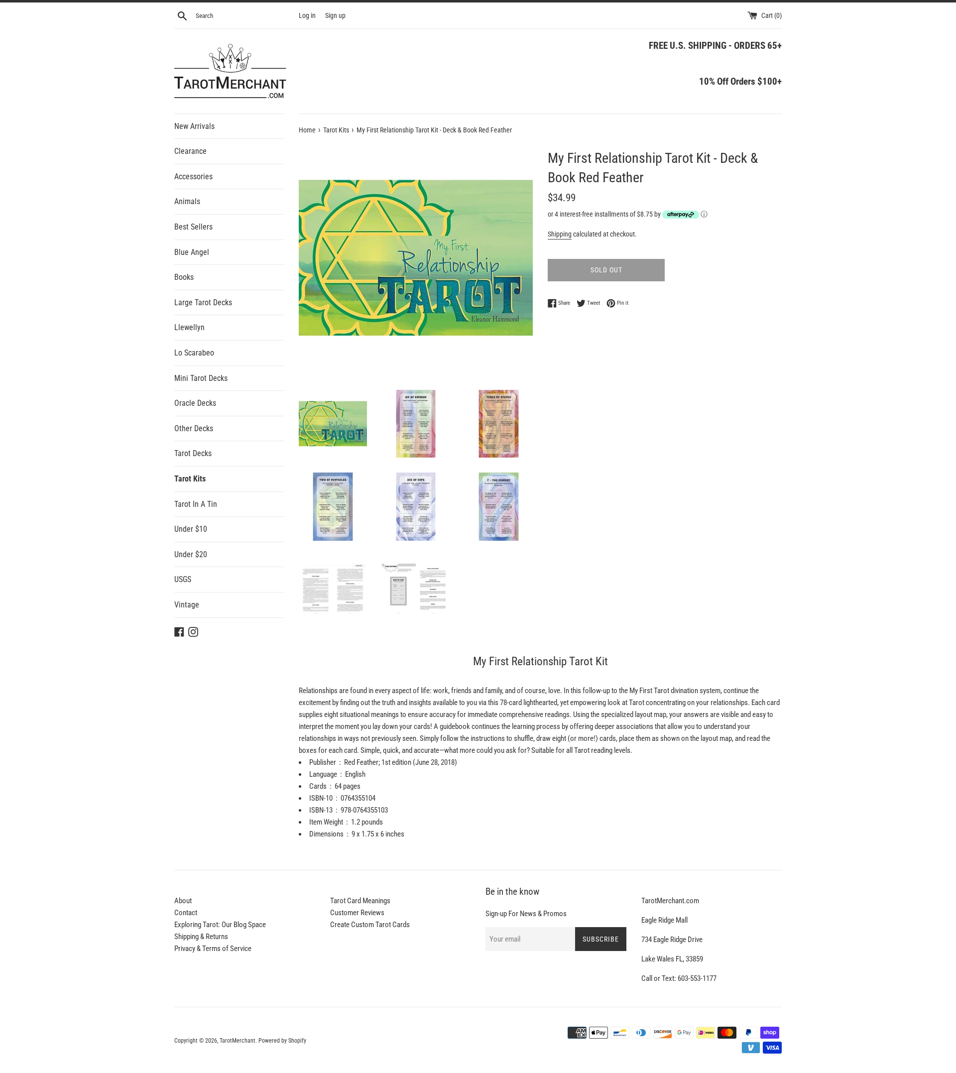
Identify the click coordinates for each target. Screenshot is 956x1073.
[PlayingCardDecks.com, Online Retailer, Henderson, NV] (389, 1034)
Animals (187, 201)
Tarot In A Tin (195, 504)
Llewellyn (189, 327)
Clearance (190, 151)
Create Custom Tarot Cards (370, 924)
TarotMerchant (237, 1040)
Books (184, 277)
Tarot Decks (193, 453)
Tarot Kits (190, 478)
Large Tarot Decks (203, 302)
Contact (185, 912)
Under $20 (190, 554)
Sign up (335, 15)
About (183, 900)
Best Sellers (193, 227)
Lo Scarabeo (194, 353)
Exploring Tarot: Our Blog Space (220, 924)
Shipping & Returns (201, 936)
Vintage (186, 604)
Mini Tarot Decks (201, 378)
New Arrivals (194, 126)
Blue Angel (191, 252)
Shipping (560, 234)
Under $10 (190, 529)
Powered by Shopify (282, 1040)
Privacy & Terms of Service (212, 948)
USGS (182, 579)
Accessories (193, 176)
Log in (307, 15)
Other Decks (193, 428)
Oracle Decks (195, 403)
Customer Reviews (357, 912)
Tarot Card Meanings (360, 900)
